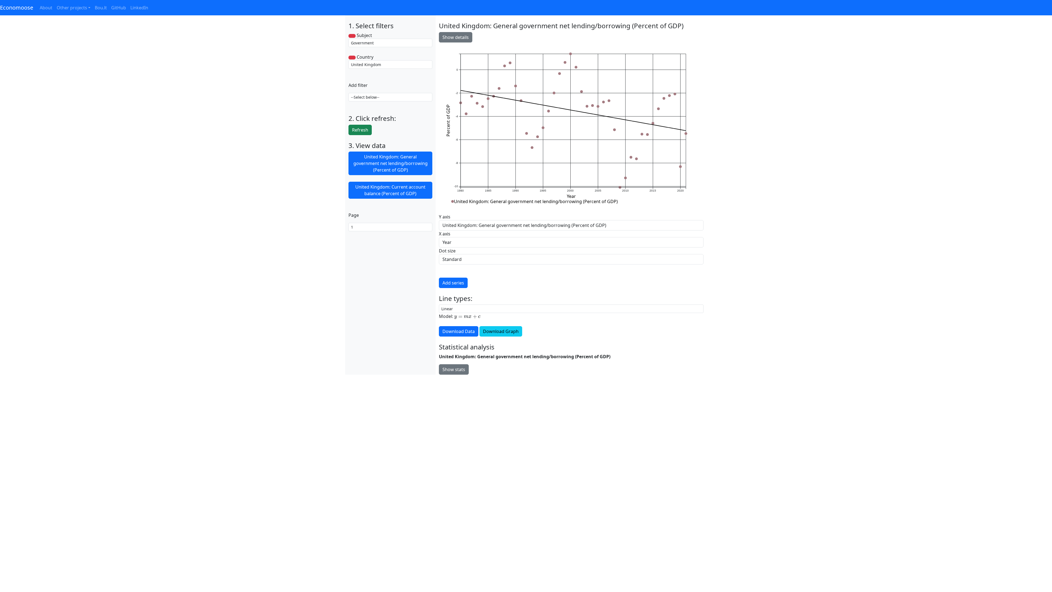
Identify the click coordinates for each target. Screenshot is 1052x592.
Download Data (458, 331)
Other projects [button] (72, 8)
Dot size (447, 251)
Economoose (16, 7)
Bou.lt (101, 8)
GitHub (118, 8)
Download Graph (501, 331)
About (46, 8)
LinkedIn (139, 8)
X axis (444, 234)
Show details (455, 37)
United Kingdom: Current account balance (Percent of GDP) (390, 190)
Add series (453, 283)
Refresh (360, 130)
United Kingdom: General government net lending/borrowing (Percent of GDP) (390, 163)
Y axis (444, 217)
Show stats (453, 369)
